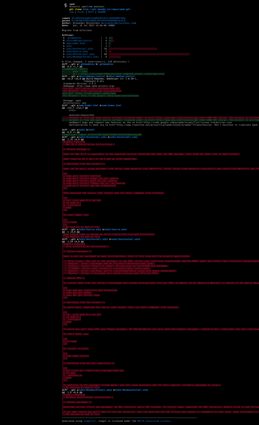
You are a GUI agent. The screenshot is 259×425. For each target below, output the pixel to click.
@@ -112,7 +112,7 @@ (75, 108)
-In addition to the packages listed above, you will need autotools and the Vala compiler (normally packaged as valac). (141, 385)
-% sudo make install (75, 356)
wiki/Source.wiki (77, 51)
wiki (69, 46)
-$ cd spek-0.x (71, 203)
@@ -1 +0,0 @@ (71, 232)
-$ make (66, 207)
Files (81, 12)
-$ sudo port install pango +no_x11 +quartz (90, 178)
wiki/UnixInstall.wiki (81, 54)
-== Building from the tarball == (83, 164)
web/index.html (76, 43)
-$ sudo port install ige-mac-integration (89, 186)
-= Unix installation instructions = (85, 246)
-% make (66, 322)
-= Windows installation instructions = (87, 397)
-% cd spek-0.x (71, 317)
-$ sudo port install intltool (81, 176)
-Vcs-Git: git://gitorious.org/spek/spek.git (91, 88)
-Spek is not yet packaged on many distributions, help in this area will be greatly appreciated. (126, 256)
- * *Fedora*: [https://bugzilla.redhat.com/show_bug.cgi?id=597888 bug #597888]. (115, 266)
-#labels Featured (73, 142)
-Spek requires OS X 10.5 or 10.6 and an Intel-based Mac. (100, 159)
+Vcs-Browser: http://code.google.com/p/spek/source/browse (100, 96)
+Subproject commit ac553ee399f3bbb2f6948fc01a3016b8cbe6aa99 (102, 134)
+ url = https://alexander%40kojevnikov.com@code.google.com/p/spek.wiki (113, 74)
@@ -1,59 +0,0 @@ (73, 241)
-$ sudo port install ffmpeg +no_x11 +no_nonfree (93, 183)
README (102, 12)
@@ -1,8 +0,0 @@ (72, 392)
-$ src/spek (69, 222)
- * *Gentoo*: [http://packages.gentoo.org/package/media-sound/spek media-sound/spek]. (119, 271)
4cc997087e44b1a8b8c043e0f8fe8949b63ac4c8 (98, 20)
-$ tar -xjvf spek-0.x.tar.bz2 (81, 200)
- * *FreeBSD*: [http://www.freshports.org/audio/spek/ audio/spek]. (106, 268)
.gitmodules (74, 38)
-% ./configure (71, 319)
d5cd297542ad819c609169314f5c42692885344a (98, 18)
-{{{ (64, 173)
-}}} (64, 188)
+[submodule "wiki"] (75, 69)
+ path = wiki (75, 71)
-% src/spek (69, 341)
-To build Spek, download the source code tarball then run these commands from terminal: (120, 307)
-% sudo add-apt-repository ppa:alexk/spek (89, 290)
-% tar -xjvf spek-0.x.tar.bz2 (81, 314)
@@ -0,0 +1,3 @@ (72, 66)
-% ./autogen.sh (72, 375)
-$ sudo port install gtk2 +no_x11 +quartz (89, 181)
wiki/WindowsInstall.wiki (83, 57)
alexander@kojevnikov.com (119, 23)
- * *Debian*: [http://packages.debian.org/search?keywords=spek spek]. (108, 263)
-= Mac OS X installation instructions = (88, 144)
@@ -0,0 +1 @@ (71, 132)
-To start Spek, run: (75, 215)
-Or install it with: (75, 348)
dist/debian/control (79, 40)
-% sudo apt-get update (77, 293)
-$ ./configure (71, 205)
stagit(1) (90, 421)
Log (71, 12)
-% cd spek (69, 373)
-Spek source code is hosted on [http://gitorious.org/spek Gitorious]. (108, 234)
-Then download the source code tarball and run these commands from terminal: (113, 193)
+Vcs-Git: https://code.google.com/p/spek (89, 93)
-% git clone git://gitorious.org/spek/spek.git (93, 370)
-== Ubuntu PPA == (73, 278)
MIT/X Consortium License (154, 421)
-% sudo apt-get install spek (81, 295)
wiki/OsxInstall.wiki (80, 49)
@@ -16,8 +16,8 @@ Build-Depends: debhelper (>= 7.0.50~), (100, 79)
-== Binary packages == (77, 251)
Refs (91, 12)
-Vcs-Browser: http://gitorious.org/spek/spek (91, 91)
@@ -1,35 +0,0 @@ (73, 139)
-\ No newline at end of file (81, 227)
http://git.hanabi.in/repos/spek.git (106, 9)
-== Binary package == (76, 149)
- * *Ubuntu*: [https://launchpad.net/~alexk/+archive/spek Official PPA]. (110, 273)
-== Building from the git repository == (88, 363)
